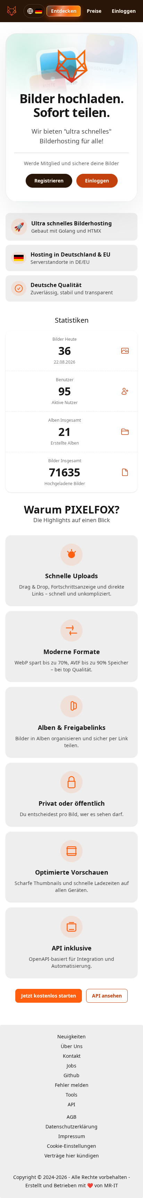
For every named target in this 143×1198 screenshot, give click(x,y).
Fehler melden (72, 1085)
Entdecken (63, 11)
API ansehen (107, 995)
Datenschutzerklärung (71, 1126)
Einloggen (124, 11)
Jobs (71, 1065)
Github (71, 1075)
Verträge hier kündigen (71, 1155)
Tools (71, 1094)
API (71, 1104)
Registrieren (49, 180)
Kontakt (72, 1056)
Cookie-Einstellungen (71, 1146)
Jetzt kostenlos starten (48, 995)
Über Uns (72, 1046)
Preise (94, 11)
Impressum (71, 1136)
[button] (34, 11)
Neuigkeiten (71, 1036)
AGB (71, 1117)
